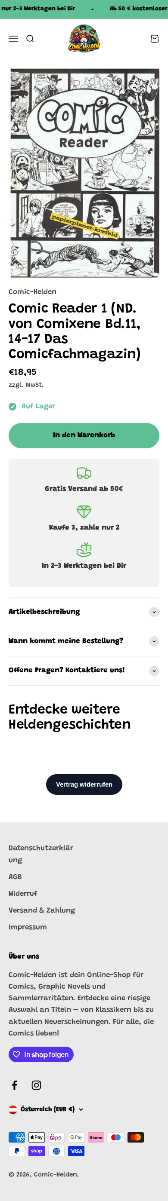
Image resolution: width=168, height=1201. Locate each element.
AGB (15, 877)
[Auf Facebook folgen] (14, 1085)
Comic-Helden (32, 292)
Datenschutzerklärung (41, 854)
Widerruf (23, 894)
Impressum (28, 927)
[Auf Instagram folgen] (36, 1085)
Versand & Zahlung (42, 911)
